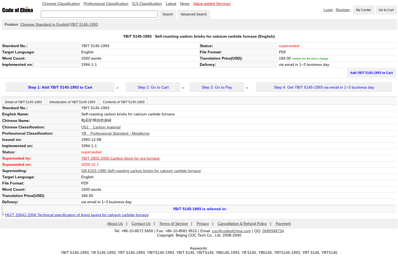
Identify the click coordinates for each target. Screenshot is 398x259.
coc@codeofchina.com (231, 231)
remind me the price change (310, 58)
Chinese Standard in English (44, 24)
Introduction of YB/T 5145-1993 (72, 102)
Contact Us (141, 223)
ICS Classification (147, 3)
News (185, 3)
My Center (363, 10)
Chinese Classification (61, 3)
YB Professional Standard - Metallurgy (115, 133)
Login (328, 10)
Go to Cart (386, 10)
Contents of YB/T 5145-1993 (124, 102)
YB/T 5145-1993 (84, 24)
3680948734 (273, 231)
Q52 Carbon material (100, 127)
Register (343, 10)
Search (167, 14)
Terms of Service (173, 223)
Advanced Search (194, 14)
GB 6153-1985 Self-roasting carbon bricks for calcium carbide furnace (141, 171)
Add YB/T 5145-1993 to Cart (371, 73)
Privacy (203, 223)
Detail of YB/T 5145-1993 (23, 102)
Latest (171, 3)
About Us (115, 223)
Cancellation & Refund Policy (242, 223)
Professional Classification (106, 3)
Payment (283, 223)
